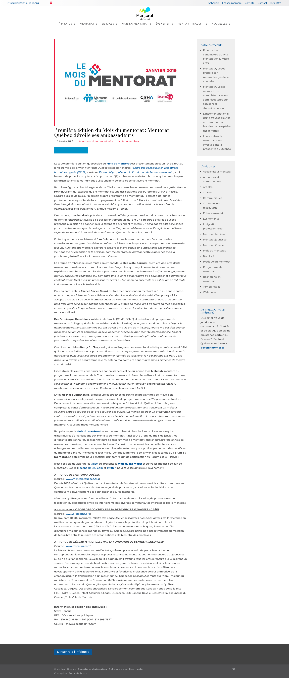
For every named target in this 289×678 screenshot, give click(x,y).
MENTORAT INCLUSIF (190, 24)
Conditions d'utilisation (92, 669)
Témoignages (211, 286)
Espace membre (232, 3)
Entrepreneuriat (213, 213)
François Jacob (78, 673)
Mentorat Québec (214, 245)
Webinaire (209, 292)
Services (108, 24)
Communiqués (212, 198)
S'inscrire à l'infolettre (73, 652)
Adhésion (213, 3)
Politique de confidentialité (126, 669)
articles (207, 192)
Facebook (84, 467)
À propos (65, 24)
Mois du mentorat (135, 24)
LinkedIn (97, 467)
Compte (250, 3)
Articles (208, 187)
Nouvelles (219, 24)
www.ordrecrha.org (78, 513)
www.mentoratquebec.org (82, 478)
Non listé (208, 256)
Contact (262, 3)
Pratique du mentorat (216, 261)
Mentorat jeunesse (214, 239)
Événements (164, 24)
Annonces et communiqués (96, 141)
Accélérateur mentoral (217, 171)
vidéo (94, 463)
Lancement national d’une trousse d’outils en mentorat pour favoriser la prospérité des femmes (216, 122)
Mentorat (87, 24)
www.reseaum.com (78, 546)
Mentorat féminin (214, 234)
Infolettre (275, 3)
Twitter (111, 467)
